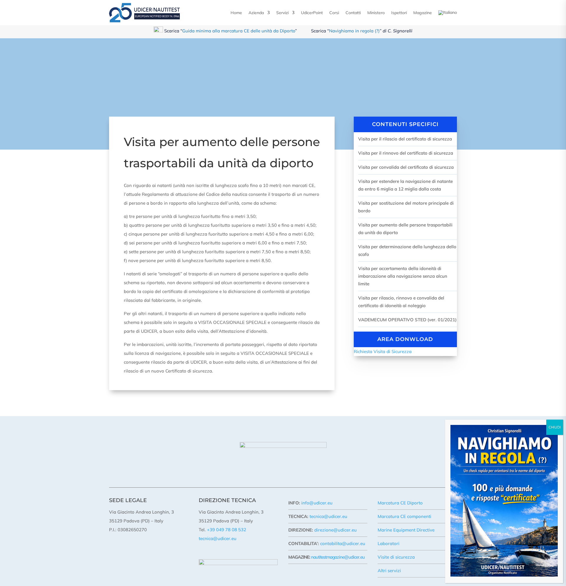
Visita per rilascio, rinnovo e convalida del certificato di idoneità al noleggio (401, 301)
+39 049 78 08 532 (226, 529)
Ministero (376, 12)
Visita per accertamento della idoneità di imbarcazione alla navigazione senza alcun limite (402, 276)
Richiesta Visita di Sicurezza (383, 351)
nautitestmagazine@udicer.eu (338, 557)
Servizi (282, 12)
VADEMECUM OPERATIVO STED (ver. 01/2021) (407, 319)
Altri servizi (389, 570)
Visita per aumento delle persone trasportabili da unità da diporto (405, 228)
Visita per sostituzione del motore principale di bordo (406, 206)
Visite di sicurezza (396, 557)
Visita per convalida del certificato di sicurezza (406, 167)
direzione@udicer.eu (335, 530)
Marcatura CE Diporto (400, 503)
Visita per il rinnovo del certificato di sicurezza (405, 153)
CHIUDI (555, 427)
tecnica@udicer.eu (217, 538)
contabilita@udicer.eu (342, 543)
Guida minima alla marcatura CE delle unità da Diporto (238, 31)
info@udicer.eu (317, 503)
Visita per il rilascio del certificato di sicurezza (405, 139)
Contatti (353, 12)
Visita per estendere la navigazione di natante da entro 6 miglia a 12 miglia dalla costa (405, 185)
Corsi (334, 12)
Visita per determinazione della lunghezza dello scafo (407, 250)
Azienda (256, 12)
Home (236, 12)
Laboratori (388, 543)
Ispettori (399, 12)
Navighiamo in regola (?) (354, 31)
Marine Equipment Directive (406, 530)
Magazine (422, 12)
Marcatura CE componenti (404, 516)
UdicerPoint (312, 12)
